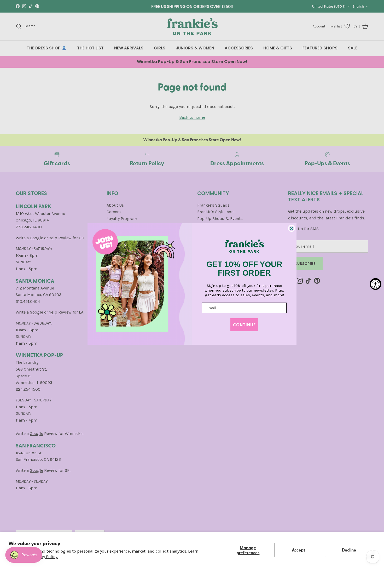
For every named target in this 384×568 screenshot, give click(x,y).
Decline (349, 550)
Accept (298, 550)
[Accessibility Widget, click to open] (375, 284)
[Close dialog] (291, 228)
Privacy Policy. (45, 556)
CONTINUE (244, 325)
